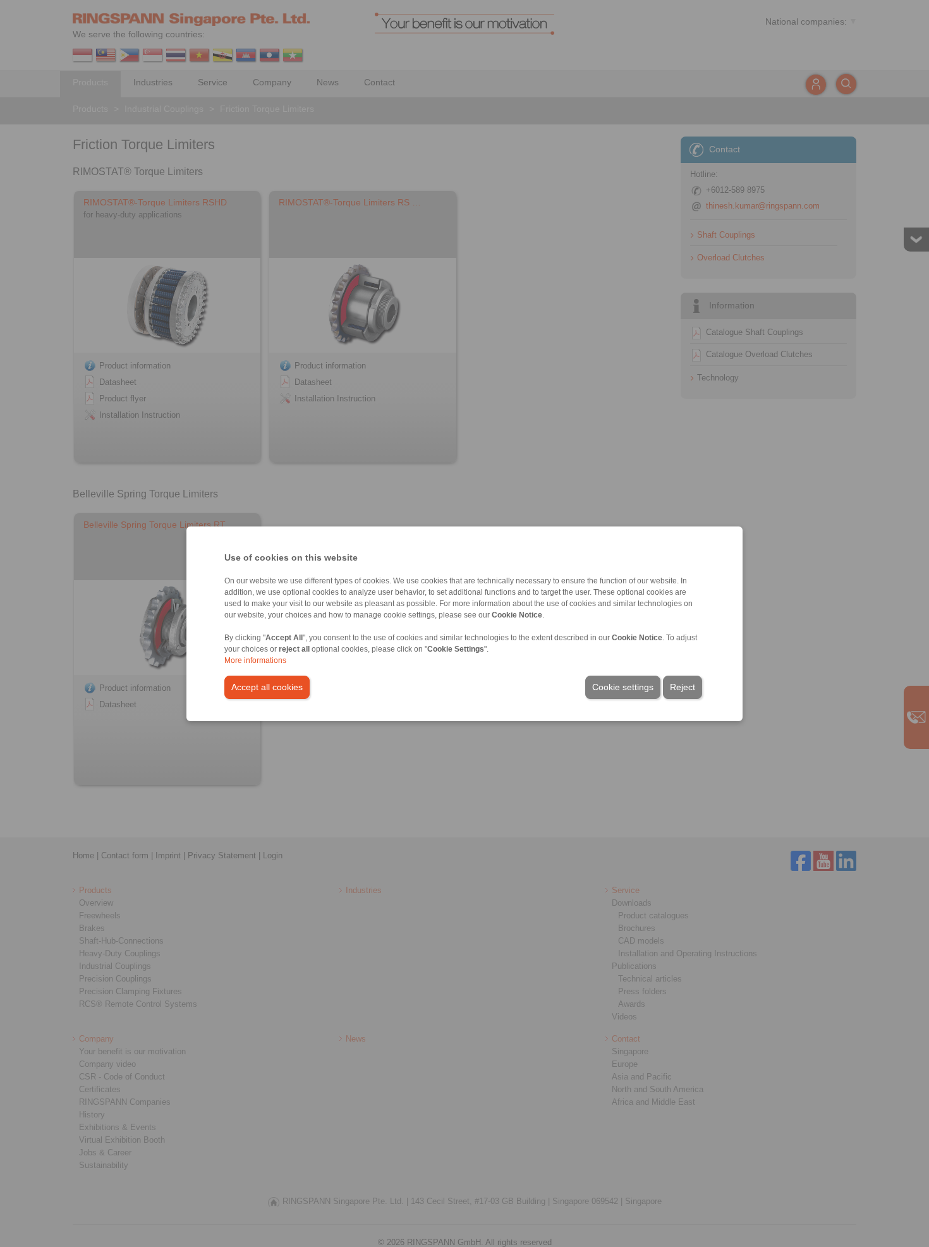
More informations (255, 660)
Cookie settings (622, 687)
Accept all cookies (267, 687)
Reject (682, 687)
